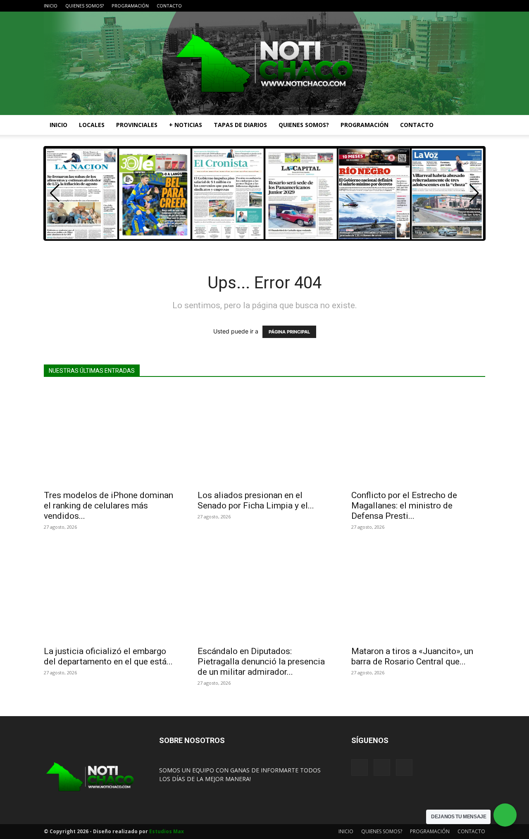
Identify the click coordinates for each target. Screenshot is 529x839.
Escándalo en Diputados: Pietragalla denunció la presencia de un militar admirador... (261, 661)
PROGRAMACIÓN (130, 5)
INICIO (50, 5)
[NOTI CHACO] (264, 63)
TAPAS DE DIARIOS (240, 125)
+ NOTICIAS (185, 125)
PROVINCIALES (136, 125)
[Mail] (465, 6)
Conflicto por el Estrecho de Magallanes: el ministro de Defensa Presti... (404, 505)
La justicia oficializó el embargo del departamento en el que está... (108, 656)
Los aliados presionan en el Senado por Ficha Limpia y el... (256, 500)
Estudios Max (166, 831)
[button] (475, 125)
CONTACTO (169, 5)
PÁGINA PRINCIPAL (289, 332)
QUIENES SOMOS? (84, 5)
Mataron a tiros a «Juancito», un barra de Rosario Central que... (412, 656)
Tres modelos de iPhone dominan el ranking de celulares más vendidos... (108, 505)
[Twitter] (479, 6)
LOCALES (92, 125)
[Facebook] (452, 6)
